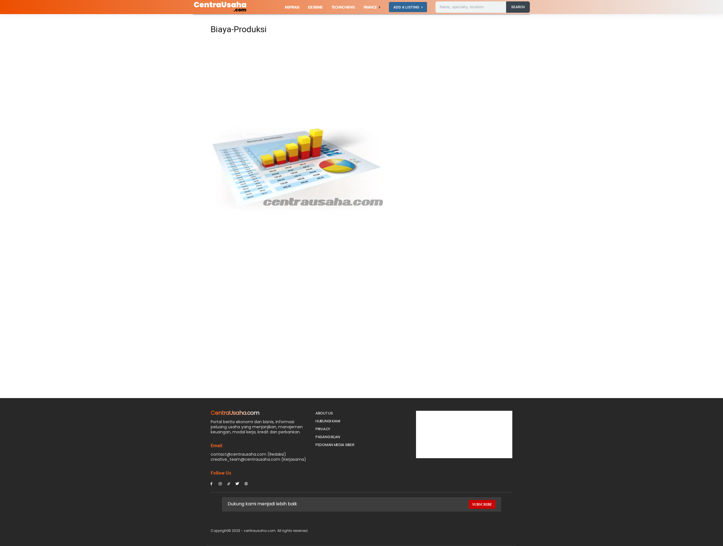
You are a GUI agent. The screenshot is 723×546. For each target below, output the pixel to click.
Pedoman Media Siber (334, 444)
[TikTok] (229, 483)
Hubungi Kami (327, 421)
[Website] (246, 483)
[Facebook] (211, 483)
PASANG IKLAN (327, 437)
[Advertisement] (309, 79)
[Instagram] (220, 483)
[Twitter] (237, 483)
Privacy (322, 429)
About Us (324, 413)
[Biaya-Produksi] (298, 208)
